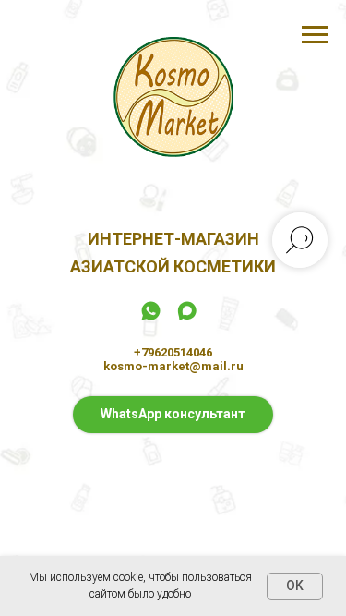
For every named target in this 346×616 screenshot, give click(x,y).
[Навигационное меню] (315, 35)
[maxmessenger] (186, 317)
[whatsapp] (150, 317)
